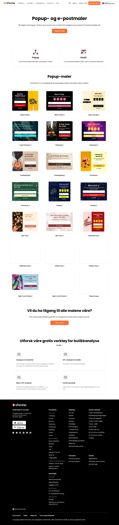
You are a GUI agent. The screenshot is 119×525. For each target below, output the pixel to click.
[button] (25, 100)
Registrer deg (83, 3)
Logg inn (74, 3)
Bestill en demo (94, 3)
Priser (57, 3)
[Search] (70, 3)
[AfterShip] (10, 3)
